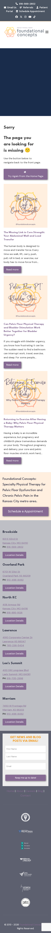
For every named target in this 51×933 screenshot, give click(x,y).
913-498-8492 (15, 579)
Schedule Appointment (32, 11)
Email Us (11, 7)
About (20, 791)
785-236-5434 (15, 645)
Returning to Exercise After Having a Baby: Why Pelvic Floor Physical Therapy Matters (25, 423)
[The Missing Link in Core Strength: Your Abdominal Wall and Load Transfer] (26, 206)
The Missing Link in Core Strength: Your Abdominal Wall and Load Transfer (24, 236)
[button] (46, 32)
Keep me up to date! (25, 777)
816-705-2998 (15, 678)
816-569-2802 (27, 3)
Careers (31, 791)
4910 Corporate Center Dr (18, 637)
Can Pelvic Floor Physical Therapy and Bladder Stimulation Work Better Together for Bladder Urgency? (24, 329)
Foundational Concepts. (31, 924)
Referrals (28, 7)
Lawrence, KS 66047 (14, 641)
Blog (40, 791)
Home (10, 791)
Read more (12, 269)
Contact (25, 795)
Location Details (14, 555)
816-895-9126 (14, 612)
